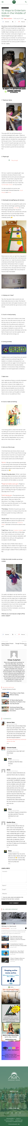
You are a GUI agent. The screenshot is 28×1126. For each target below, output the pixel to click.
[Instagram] (12, 1112)
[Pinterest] (16, 1113)
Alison (8, 769)
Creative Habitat (18, 530)
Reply (8, 743)
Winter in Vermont (8, 926)
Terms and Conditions (9, 1120)
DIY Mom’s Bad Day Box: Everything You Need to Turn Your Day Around (17, 701)
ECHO (4, 462)
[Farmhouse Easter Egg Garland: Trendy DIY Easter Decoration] (5, 709)
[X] (20, 1113)
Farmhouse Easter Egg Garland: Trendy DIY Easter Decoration (17, 709)
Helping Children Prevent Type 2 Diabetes (7, 644)
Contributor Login (19, 1120)
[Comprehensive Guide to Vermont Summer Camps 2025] (5, 945)
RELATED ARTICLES (8, 687)
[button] (2, 2)
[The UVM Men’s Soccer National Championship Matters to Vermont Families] (5, 938)
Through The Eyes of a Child (21, 644)
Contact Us (18, 1118)
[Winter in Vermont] (14, 918)
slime (9, 192)
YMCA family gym (7, 495)
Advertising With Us (10, 1118)
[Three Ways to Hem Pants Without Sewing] (5, 694)
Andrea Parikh (5, 928)
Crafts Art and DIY (5, 7)
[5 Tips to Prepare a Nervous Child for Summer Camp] (5, 960)
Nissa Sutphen (8, 18)
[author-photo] (14, 657)
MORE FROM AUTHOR (9, 689)
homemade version (7, 184)
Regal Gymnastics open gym (10, 484)
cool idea (16, 207)
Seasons (3, 923)
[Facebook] (7, 1113)
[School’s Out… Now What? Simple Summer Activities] (5, 953)
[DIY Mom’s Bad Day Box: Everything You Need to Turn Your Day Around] (5, 701)
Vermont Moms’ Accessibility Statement (14, 1121)
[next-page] (5, 714)
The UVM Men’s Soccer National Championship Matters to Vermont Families (17, 938)
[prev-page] (2, 714)
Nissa (9, 758)
